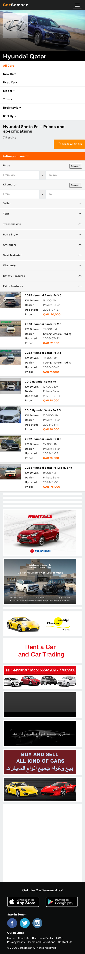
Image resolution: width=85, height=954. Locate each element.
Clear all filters (71, 144)
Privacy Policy (16, 942)
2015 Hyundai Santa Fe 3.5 (43, 410)
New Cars (10, 74)
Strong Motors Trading (57, 334)
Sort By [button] (8, 116)
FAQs (59, 938)
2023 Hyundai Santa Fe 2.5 (43, 324)
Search (75, 166)
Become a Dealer (42, 938)
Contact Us (65, 942)
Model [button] (8, 91)
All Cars (8, 65)
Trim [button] (6, 99)
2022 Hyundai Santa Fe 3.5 (43, 439)
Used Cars (10, 82)
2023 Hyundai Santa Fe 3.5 (43, 352)
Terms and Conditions (41, 942)
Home (11, 938)
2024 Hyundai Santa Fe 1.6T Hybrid (48, 467)
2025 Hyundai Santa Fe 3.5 (43, 295)
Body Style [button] (11, 107)
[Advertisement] (42, 847)
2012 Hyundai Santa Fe (40, 381)
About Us (24, 938)
